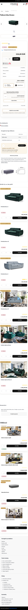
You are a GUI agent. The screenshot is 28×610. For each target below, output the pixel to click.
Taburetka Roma (5, 492)
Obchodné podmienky (7, 578)
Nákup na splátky (6, 566)
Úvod (2, 11)
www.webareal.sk (13, 608)
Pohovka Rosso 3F (5, 309)
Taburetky (7, 11)
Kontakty (5, 582)
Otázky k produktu (6, 567)
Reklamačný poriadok (8, 586)
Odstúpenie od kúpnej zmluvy (9, 589)
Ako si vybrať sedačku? (7, 561)
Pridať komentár (14, 414)
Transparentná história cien (10, 50)
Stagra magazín (6, 571)
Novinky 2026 (4, 543)
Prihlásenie (18, 0)
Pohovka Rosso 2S (5, 241)
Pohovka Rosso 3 (4, 274)
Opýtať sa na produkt (14, 110)
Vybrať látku (14, 100)
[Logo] (14, 4)
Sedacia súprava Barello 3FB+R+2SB (9, 465)
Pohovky (3, 546)
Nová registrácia (24, 0)
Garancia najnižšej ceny (7, 564)
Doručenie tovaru (7, 584)
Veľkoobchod (4, 553)
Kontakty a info (5, 580)
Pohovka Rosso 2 (4, 206)
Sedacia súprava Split (6, 437)
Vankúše (3, 551)
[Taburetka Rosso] (14, 23)
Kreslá (3, 548)
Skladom (3, 541)
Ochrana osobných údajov (9, 587)
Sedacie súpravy (5, 544)
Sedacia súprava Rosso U (6, 379)
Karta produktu (4, 125)
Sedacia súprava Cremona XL (8, 519)
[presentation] (1, 24)
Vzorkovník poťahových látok (8, 569)
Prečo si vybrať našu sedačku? (8, 562)
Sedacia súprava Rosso (6, 345)
